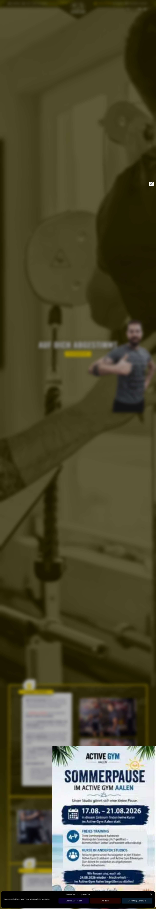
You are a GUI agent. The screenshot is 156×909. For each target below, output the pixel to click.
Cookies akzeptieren (74, 901)
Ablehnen (105, 901)
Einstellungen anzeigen (137, 901)
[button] (151, 894)
